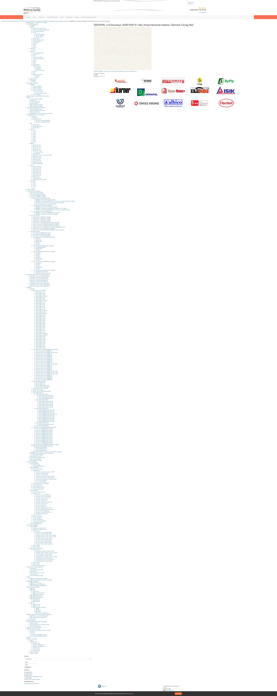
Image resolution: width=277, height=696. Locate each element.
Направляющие (37, 65)
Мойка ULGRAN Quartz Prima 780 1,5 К (48, 414)
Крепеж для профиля (35, 626)
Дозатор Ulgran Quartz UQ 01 (42, 385)
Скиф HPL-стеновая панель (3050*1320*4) (40, 276)
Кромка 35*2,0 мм (37, 172)
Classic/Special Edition (41, 247)
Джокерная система (37, 74)
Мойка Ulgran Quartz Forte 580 (46, 405)
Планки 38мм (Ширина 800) (36, 575)
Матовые (32, 633)
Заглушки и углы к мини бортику (43, 496)
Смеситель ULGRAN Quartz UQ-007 (44, 431)
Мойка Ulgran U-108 (40, 336)
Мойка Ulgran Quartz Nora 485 (46, 395)
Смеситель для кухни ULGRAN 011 (44, 365)
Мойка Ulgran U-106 (40, 307)
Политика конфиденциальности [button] (88, 17)
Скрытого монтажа (40, 70)
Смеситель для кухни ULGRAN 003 (44, 356)
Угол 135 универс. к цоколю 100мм (44, 554)
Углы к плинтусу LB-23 (41, 480)
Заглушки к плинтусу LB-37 (42, 474)
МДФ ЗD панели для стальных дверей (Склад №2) (39, 614)
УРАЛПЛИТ (32, 25)
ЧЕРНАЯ (38, 76)
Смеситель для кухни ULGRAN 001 (44, 353)
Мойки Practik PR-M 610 (41, 450)
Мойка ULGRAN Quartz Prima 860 (46, 420)
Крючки (34, 44)
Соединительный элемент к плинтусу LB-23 (46, 479)
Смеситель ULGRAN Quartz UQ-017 (44, 436)
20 (100, 76)
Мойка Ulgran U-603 (40, 343)
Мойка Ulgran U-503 (40, 325)
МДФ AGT (32, 588)
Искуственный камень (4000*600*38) (61, 21)
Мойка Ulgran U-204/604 (41, 335)
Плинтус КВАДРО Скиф (35, 523)
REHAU (31, 143)
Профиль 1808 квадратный (39, 646)
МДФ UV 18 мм (36, 605)
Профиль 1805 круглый (38, 644)
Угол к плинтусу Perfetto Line (42, 510)
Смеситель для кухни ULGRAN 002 (44, 355)
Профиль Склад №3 (32, 639)
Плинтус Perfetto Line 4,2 (39, 492)
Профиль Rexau (34, 623)
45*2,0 (34, 139)
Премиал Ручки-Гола (38, 90)
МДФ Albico (32, 590)
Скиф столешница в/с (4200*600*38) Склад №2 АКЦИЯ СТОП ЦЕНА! (49, 227)
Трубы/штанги (36, 54)
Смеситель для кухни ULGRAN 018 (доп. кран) (47, 371)
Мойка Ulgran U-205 (40, 315)
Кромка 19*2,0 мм (37, 168)
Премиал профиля (37, 87)
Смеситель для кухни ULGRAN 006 (44, 361)
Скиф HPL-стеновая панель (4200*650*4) (39, 286)
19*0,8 (34, 132)
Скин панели (33, 618)
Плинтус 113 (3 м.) (37, 515)
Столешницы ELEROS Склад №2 (37, 195)
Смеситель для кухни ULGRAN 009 (44, 369)
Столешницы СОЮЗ (34, 231)
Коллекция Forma (28, 673)
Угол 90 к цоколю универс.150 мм (44, 542)
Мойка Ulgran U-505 (40, 326)
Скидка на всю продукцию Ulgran (32, 679)
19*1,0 (34, 186)
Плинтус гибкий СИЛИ (38, 489)
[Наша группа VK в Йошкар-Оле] (102, 686)
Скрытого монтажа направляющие (41, 29)
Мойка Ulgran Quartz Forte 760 (46, 407)
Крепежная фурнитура (38, 40)
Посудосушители (37, 41)
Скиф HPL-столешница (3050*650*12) (39, 280)
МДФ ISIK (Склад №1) (35, 598)
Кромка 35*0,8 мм (37, 178)
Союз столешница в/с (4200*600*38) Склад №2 (44, 261)
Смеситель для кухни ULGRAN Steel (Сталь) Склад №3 (46, 444)
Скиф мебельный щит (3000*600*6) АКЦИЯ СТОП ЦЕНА (46, 222)
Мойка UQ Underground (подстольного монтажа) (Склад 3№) (47, 451)
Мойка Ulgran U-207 (40, 330)
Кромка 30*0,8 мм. (37, 162)
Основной (11, 21)
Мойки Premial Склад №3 (36, 456)
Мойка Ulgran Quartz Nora (42, 394)
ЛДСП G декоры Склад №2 (36, 106)
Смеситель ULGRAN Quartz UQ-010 (44, 433)
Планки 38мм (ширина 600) (36, 569)
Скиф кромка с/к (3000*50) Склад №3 (41, 220)
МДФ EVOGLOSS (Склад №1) (37, 597)
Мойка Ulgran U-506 (40, 328)
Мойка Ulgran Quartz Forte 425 (46, 402)
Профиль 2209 (36, 650)
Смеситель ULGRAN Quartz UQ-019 (44, 437)
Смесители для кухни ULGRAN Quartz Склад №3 (44, 427)
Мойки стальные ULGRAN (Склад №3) (42, 391)
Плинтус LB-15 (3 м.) (38, 469)
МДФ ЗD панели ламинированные (38, 617)
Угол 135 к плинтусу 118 (41, 503)
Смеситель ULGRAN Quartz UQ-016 (44, 434)
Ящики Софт (36, 42)
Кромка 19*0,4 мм (37, 166)
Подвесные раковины (38, 389)
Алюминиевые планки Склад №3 (35, 567)
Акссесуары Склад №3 (38, 454)
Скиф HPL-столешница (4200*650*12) (39, 281)
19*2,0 (34, 133)
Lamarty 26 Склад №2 (35, 101)
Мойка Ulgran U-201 (40, 329)
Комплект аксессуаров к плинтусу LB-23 (45, 476)
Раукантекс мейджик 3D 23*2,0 (43, 120)
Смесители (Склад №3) (35, 459)
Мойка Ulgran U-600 (40, 342)
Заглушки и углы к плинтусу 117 (43, 497)
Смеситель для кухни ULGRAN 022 (44, 376)
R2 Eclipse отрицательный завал (43, 273)
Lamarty (32, 129)
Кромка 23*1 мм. (37, 159)
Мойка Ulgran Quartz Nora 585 (46, 397)
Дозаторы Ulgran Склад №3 (39, 381)
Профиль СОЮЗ (34, 653)
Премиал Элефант (37, 86)
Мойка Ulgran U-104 (40, 304)
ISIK (31, 123)
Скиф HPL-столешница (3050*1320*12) (39, 277)
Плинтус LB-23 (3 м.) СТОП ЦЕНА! (41, 483)
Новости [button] (62, 17)
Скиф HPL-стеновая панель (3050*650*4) (39, 283)
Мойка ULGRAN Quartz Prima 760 (46, 421)
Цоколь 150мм (36, 546)
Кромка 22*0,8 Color (37, 126)
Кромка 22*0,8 (36, 124)
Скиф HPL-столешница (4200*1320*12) (39, 279)
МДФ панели (36, 591)
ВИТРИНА (32, 48)
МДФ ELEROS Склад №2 (36, 595)
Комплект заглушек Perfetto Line (43, 495)
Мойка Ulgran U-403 (40, 317)
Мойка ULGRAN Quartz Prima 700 (46, 411)
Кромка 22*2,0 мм (37, 175)
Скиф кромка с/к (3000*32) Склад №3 (41, 218)
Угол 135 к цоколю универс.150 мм (44, 539)
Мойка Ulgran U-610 (40, 345)
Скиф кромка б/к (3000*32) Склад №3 (41, 217)
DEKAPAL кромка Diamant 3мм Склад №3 (45, 199)
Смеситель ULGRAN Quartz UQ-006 (44, 430)
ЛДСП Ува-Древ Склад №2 (36, 104)
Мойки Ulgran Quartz (38, 392)
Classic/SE (38, 253)
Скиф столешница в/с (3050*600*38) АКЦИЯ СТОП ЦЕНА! (46, 225)
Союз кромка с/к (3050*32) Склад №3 (41, 234)
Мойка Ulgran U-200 (40, 338)
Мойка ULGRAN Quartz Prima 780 (46, 415)
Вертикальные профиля (41, 93)
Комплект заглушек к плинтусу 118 (44, 502)
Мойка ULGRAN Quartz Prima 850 (46, 418)
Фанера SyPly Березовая (36, 109)
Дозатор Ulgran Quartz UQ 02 (42, 387)
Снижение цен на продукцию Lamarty (33, 676)
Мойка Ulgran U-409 (40, 297)
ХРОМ (37, 77)
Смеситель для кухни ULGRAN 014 (44, 368)
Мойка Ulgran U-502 (40, 323)
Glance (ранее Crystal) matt (42, 613)
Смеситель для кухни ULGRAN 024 (44, 378)
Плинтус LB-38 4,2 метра (39, 487)
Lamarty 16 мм (33, 100)
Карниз (31, 640)
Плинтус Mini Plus (37, 518)
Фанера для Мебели (35, 112)
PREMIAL (32, 84)
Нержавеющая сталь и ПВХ (39, 179)
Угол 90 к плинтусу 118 (41, 506)
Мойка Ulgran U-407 (40, 322)
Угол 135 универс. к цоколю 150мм (44, 561)
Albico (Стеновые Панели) (33, 628)
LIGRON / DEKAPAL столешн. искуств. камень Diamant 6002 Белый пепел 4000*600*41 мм (115, 71)
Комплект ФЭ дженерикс (41, 513)
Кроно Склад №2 (34, 103)
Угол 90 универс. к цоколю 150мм (44, 558)
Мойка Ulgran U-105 (40, 306)
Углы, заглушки (39, 91)
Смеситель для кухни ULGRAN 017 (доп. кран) (47, 372)
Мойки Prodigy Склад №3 (36, 460)
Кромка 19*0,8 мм (37, 158)
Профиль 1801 (36, 643)
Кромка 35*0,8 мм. (37, 160)
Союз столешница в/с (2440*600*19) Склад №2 (44, 270)
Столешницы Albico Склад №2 (37, 194)
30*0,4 (34, 140)
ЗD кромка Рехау (37, 119)
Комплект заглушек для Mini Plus (43, 508)
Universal (38, 238)
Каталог (7, 21)
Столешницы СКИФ (34, 215)
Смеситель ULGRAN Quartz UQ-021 (44, 438)
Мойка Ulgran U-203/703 (41, 313)
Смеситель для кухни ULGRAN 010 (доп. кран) (47, 364)
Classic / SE (38, 240)
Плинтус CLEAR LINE (38, 519)
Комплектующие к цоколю (39, 565)
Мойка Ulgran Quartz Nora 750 (46, 398)
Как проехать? (202, 12)
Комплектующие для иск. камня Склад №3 (46, 204)
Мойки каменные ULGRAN (39, 290)
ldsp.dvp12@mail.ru (169, 690)
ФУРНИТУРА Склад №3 (32, 83)
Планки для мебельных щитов (37, 572)
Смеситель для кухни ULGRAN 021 (44, 375)
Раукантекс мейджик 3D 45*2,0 (43, 122)
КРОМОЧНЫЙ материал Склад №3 (35, 114)
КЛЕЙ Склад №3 (31, 189)
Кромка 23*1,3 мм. (37, 150)
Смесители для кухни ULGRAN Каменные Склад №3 (45, 349)
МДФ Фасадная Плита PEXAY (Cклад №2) (37, 22)
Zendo (31, 165)
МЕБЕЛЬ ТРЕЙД (18, 21)
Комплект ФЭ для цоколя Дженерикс (44, 544)
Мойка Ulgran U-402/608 (41, 333)
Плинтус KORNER (34, 467)
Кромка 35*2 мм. (37, 153)
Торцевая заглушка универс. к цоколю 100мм (46, 552)
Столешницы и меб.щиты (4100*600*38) (42, 205)
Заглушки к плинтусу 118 (41, 500)
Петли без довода (40, 34)
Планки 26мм (33, 568)
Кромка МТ (32, 181)
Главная (3, 21)
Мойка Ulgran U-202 (40, 312)
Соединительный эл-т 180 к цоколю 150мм (46, 536)
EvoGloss (34, 683)
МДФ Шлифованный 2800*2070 (37, 584)
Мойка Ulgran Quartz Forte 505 (46, 401)
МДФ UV (32, 603)
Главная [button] (28, 17)
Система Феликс (37, 94)
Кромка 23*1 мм (39, 152)
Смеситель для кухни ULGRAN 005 (44, 359)
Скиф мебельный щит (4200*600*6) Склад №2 (44, 228)
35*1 (34, 188)
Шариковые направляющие (39, 28)
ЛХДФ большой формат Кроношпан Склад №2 (41, 580)
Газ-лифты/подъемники (38, 31)
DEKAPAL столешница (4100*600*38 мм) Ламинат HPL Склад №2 (51, 208)
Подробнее (130, 693)
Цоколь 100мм (36, 545)
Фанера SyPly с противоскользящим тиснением (41, 113)
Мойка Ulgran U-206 (40, 340)
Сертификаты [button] (69, 17)
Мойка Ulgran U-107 (40, 309)
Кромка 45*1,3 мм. (37, 156)
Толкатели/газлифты (38, 57)
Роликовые (38, 67)
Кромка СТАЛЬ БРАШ (38, 163)
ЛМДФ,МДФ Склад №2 (32, 581)
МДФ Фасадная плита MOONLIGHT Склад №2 (38, 96)
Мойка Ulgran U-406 (40, 320)
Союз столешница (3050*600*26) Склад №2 (43, 245)
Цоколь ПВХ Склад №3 (32, 525)
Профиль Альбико (34, 652)
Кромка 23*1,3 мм (37, 169)
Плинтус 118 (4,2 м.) (37, 516)
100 (104, 76)
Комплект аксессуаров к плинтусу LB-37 (45, 477)
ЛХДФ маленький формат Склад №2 (38, 578)
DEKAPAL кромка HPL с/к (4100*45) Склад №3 (46, 207)
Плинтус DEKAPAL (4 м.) (38, 466)
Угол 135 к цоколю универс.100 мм (44, 538)
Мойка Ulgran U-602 (40, 346)
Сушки (34, 61)
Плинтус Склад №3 (31, 461)
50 (102, 76)
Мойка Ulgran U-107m (41, 339)
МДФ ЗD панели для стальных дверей (39, 616)
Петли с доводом (40, 35)
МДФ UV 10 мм (36, 604)
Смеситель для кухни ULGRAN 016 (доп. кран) (47, 352)
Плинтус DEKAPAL (34, 463)
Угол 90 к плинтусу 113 (41, 505)
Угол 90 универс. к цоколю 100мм (44, 555)
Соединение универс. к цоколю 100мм (45, 551)
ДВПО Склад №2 (31, 620)
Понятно (178, 693)
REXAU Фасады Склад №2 (39, 607)
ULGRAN (32, 289)
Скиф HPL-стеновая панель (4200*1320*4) (40, 284)
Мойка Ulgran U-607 (40, 348)
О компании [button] (41, 17)
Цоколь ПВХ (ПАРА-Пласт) (36, 548)
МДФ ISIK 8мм (36, 601)
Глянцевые (32, 631)
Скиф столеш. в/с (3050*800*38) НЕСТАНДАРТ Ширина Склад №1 (48, 230)
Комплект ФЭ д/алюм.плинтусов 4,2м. (45, 509)
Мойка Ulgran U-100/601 (41, 300)
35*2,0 (34, 137)
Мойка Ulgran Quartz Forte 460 (46, 404)
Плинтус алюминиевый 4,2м (39, 520)
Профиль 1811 (36, 647)
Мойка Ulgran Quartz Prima (42, 408)
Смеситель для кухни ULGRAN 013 (44, 351)
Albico (25, 683)
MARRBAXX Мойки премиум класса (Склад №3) (41, 453)
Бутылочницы (36, 38)
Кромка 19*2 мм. (37, 149)
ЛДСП (28, 97)
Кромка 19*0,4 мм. (37, 146)
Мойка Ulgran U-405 (40, 319)
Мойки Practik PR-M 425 (41, 447)
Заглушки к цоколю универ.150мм (44, 533)
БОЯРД (31, 27)
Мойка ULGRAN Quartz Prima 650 (46, 417)
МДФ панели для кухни (38, 594)
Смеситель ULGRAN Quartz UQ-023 (44, 441)
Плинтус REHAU (34, 490)
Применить (27, 667)
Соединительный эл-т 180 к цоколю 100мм (46, 535)
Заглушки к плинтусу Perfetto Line (44, 512)
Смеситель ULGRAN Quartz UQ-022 (44, 440)
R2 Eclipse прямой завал (41, 271)
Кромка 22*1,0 (36, 127)
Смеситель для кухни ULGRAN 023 (44, 379)
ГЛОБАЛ (32, 51)
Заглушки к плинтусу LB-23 (42, 473)
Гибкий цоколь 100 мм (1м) (39, 528)
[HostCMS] (32, 10)
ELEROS (29, 683)
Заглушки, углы (36, 464)
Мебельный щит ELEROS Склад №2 (38, 636)
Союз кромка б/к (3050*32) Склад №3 (41, 232)
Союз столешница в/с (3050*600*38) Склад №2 (44, 251)
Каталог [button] (34, 17)
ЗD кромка (35, 117)
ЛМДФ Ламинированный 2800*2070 (38, 585)
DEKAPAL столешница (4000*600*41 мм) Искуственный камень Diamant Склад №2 (55, 201)
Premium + (38, 244)
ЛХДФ (28, 577)
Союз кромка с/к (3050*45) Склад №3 (41, 235)
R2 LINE (38, 257)
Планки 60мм (33, 571)
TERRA (37, 608)
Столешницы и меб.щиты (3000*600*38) (42, 211)
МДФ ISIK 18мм (36, 600)
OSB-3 (28, 637)
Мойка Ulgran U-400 (40, 316)
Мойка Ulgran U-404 (40, 293)
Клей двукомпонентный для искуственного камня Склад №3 (50, 202)
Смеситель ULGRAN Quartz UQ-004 (44, 428)
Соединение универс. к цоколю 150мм (45, 559)
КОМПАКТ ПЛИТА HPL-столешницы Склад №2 (38, 274)
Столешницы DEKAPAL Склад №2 (45, 21)
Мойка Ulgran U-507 (40, 332)
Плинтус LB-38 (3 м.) (38, 486)
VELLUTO (38, 610)
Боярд (34, 50)
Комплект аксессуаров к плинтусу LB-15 (45, 472)
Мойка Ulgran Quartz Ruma (42, 423)
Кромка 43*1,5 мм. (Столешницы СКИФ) (42, 155)
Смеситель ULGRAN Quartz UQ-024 (44, 443)
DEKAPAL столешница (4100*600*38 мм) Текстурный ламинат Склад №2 (53, 209)
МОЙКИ (29, 287)
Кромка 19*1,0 (36, 176)
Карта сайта (191, 2)
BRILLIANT (38, 611)
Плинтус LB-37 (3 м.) (38, 484)
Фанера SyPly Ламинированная (37, 110)
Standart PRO (39, 241)
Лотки (34, 81)
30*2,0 (34, 142)
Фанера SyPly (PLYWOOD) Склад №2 (36, 107)
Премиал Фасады (37, 88)
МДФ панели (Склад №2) (33, 587)
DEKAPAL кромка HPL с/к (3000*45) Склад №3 (46, 214)
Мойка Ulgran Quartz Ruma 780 (46, 424)
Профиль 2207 (36, 649)
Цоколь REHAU (33, 526)
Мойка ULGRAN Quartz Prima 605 (46, 410)
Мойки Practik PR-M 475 (41, 448)
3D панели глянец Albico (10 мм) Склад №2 (40, 630)
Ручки (34, 45)
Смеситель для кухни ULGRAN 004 (44, 358)
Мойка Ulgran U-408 (40, 294)
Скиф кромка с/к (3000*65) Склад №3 (41, 221)
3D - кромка (32, 116)
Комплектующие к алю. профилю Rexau (39, 624)
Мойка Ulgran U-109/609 (41, 310)
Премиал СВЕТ (33, 78)
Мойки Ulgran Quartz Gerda (42, 425)
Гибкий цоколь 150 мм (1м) (39, 529)
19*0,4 (34, 130)
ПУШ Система (39, 37)
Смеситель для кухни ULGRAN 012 (44, 366)
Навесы (34, 47)
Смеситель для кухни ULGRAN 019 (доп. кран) (47, 374)
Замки (34, 63)
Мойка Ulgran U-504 (40, 299)
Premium (38, 243)
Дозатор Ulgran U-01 (40, 382)
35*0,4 (34, 135)
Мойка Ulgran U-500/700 (41, 296)
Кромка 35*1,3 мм (37, 171)
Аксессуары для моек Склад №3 (40, 388)
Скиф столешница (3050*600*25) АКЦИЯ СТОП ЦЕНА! (46, 224)
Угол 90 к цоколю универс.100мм (43, 541)
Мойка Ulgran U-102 (40, 303)
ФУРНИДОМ (33, 80)
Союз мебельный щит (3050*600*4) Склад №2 (44, 237)
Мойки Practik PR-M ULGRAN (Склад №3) (42, 446)
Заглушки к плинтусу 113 (41, 499)
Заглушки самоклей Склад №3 (34, 627)
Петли (34, 32)
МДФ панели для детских (39, 592)
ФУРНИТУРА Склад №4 (32, 24)
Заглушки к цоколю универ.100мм (44, 532)
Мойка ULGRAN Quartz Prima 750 (46, 412)
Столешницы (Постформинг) (29, 21)
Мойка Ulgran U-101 (40, 302)
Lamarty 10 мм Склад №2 (36, 99)
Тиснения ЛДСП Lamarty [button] (52, 17)
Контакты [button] (77, 17)
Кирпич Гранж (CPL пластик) (39, 634)
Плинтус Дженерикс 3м (38, 522)
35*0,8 (34, 136)
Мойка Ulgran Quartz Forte (42, 400)
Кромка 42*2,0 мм (37, 173)
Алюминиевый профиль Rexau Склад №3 (37, 621)
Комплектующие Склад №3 (36, 192)
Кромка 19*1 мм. (37, 148)
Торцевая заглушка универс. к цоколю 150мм (46, 556)
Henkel (37, 683)
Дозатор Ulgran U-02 (40, 384)
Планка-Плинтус (34, 574)
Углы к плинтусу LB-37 (41, 482)
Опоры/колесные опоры (38, 58)
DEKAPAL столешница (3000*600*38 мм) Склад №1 (48, 212)
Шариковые (38, 68)
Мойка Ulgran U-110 (40, 292)
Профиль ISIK (33, 641)
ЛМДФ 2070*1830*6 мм (35, 582)
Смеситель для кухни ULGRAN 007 (44, 362)
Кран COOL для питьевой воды (37, 457)
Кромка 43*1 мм (36, 145)
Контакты (191, 3)
